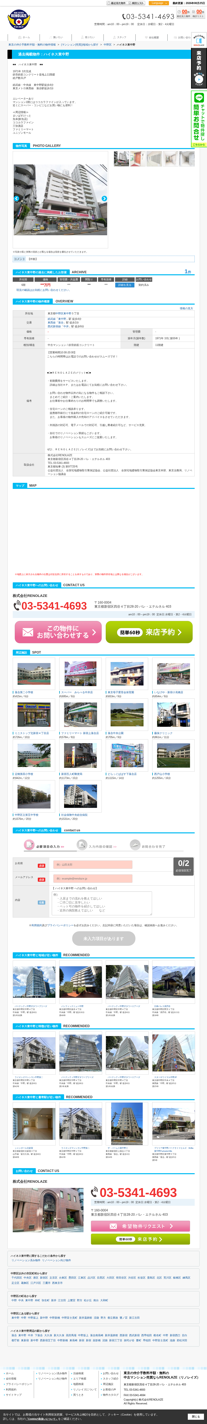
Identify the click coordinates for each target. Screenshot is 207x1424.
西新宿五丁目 (48, 1340)
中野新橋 (55, 1317)
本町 (37, 1300)
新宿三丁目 (115, 1340)
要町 (138, 1340)
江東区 (82, 1277)
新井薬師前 (85, 1317)
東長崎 (73, 1340)
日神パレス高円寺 (162, 1006)
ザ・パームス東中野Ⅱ (118, 1148)
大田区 (110, 1277)
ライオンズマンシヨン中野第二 (29, 1077)
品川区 (91, 1277)
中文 (157, 16)
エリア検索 (79, 1378)
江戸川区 (36, 1283)
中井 (66, 326)
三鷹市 (47, 1283)
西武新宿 (134, 1335)
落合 (60, 322)
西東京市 (57, 1283)
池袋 (172, 1340)
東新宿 (25, 1340)
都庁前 (15, 1340)
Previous (16, 198)
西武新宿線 (54, 326)
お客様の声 (109, 1389)
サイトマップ (14, 1394)
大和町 (104, 1300)
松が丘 (88, 1300)
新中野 (44, 1317)
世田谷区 (121, 1277)
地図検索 (78, 1384)
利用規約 (37, 925)
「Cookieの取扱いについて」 (42, 1419)
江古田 (62, 1300)
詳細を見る (124, 284)
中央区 (28, 1277)
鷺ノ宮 (124, 1317)
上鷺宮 (71, 1300)
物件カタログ (111, 1394)
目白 (184, 1335)
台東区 (63, 1277)
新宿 (81, 1340)
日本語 (159, 11)
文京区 (53, 1277)
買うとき (78, 1394)
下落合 (39, 1335)
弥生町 (46, 1300)
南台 (96, 1300)
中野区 (59, 313)
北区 (159, 1277)
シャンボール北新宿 (24, 1148)
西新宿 (124, 1335)
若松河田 (182, 1340)
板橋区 (177, 1277)
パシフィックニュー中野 (72, 1006)
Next (104, 198)
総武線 (52, 318)
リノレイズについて (85, 1389)
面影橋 (97, 1340)
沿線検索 (78, 1373)
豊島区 (151, 1277)
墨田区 (72, 1277)
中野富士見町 (69, 1317)
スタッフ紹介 (111, 1378)
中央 (21, 1300)
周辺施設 (108, 1384)
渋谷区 (132, 1277)
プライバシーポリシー (60, 925)
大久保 (48, 1335)
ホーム (10, 1373)
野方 (79, 1300)
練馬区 (186, 1277)
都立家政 (113, 1317)
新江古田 (134, 1317)
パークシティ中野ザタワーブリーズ (31, 1006)
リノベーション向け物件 (56, 1260)
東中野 (67, 313)
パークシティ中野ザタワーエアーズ (124, 1006)
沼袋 (96, 1317)
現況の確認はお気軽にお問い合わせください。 (44, 289)
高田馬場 (71, 1335)
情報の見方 (186, 308)
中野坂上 (33, 1317)
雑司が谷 (129, 1340)
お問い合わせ (111, 1373)
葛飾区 (25, 1283)
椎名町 (157, 1335)
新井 (53, 1300)
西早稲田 (146, 1335)
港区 (35, 1277)
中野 (14, 1300)
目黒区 (101, 1277)
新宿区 (44, 1277)
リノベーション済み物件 (26, 1260)
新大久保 (59, 1335)
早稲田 (147, 1340)
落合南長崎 (96, 1335)
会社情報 (11, 1378)
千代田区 (17, 1277)
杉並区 (142, 1277)
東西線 (52, 322)
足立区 (15, 1283)
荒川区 (167, 1277)
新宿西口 (175, 1335)
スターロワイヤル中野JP (165, 1077)
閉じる (196, 1416)
